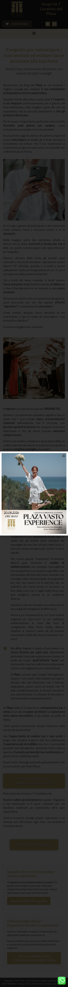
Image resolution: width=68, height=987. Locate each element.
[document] (34, 493)
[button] (63, 456)
